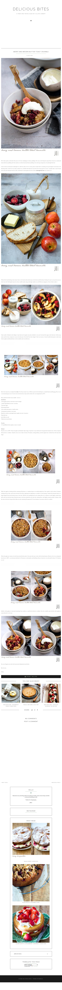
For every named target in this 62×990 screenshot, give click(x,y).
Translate (35, 966)
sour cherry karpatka (31, 861)
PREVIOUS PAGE (56, 782)
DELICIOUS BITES (31, 9)
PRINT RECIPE (31, 676)
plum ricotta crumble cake (31, 902)
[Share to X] (32, 710)
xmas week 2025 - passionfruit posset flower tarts (11, 705)
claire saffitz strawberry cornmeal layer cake (31, 943)
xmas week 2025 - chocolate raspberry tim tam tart (51, 705)
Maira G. (40, 978)
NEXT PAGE (5, 782)
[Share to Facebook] (34, 710)
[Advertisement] (31, 34)
